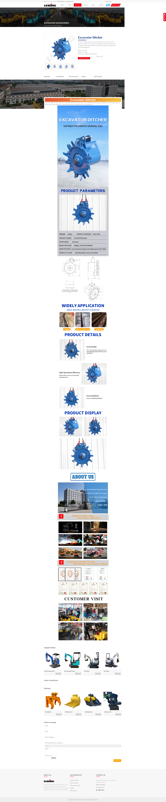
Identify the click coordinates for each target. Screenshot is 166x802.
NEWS (69, 5)
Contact (101, 5)
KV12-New (47, 671)
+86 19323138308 (60, 1)
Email (46, 731)
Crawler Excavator (74, 780)
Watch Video (109, 1)
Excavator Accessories (57, 25)
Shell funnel (107, 711)
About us (47, 775)
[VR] (108, 5)
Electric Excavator (74, 782)
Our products (76, 775)
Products (77, 5)
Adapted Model (60, 76)
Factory (85, 5)
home (62, 5)
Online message (98, 76)
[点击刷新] (53, 758)
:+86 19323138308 (100, 784)
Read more (58, 673)
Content (47, 748)
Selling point (47, 76)
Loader (72, 788)
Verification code (48, 755)
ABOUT (93, 5)
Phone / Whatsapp (49, 737)
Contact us (100, 775)
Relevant (83, 76)
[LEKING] (57, 780)
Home (45, 25)
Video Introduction (73, 76)
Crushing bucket (49, 711)
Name (46, 725)
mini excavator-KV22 (89, 671)
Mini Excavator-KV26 (109, 671)
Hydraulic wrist (68, 711)
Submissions (117, 760)
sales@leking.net (69, 1)
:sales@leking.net (100, 787)
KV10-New (67, 671)
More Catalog (73, 790)
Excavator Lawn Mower (90, 711)
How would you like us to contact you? (54, 742)
